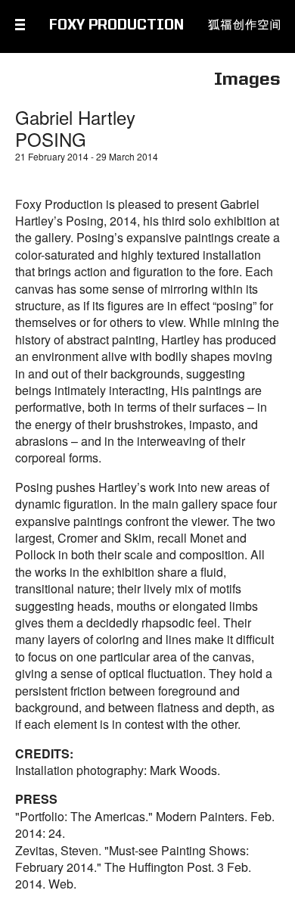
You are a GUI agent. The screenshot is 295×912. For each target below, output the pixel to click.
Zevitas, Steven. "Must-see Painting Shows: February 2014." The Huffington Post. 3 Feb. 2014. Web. (133, 867)
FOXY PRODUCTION (116, 25)
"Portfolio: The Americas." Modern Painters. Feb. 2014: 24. (145, 825)
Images (247, 80)
